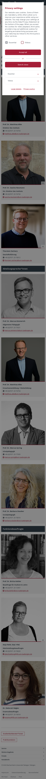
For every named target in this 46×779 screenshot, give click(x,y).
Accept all (23, 52)
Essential (12, 42)
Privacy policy (29, 89)
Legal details (16, 89)
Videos (27, 42)
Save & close (23, 65)
